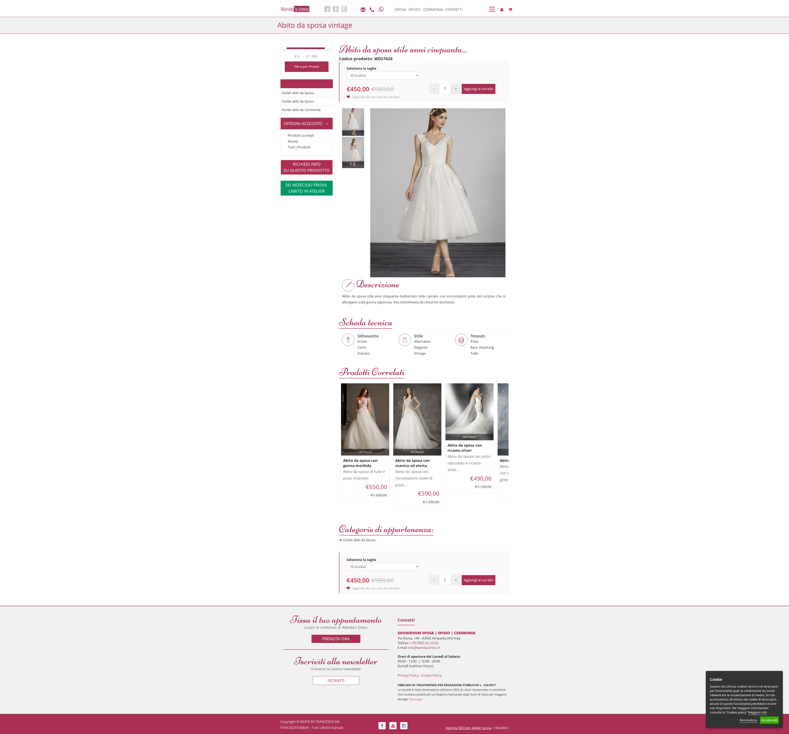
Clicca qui (415, 699)
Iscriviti (336, 680)
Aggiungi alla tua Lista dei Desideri (375, 97)
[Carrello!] (510, 9)
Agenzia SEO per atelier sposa (468, 728)
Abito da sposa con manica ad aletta (412, 463)
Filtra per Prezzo (306, 66)
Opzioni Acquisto (303, 123)
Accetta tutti (769, 720)
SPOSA (400, 9)
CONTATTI (454, 9)
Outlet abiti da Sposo (298, 101)
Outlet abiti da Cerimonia (301, 109)
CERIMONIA (433, 9)
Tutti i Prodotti (299, 147)
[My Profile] (501, 9)
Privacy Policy (408, 675)
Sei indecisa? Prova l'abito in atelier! (306, 188)
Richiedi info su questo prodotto (307, 167)
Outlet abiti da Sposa (298, 93)
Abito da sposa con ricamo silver (465, 448)
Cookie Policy (431, 675)
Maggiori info (757, 712)
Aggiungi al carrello (478, 89)
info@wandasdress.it (424, 647)
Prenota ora (336, 639)
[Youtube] (336, 9)
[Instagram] (344, 9)
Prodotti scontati (301, 135)
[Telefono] (372, 9)
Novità (293, 141)
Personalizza (748, 720)
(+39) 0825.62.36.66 (423, 643)
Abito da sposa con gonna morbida (360, 463)
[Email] (363, 9)
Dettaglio (365, 452)
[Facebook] (327, 9)
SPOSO (414, 9)
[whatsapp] (381, 9)
